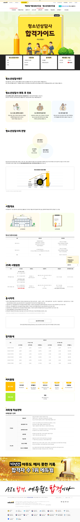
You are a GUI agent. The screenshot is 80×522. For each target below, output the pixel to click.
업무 (8, 60)
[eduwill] (5, 2)
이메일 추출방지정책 (37, 497)
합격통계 (26, 64)
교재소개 (69, 60)
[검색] (76, 2)
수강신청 (61, 60)
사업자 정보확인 (48, 504)
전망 (8, 64)
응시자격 (26, 62)
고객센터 (42, 497)
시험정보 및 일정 (28, 60)
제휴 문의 (46, 497)
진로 (8, 62)
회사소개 (9, 497)
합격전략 (48, 58)
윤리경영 (21, 497)
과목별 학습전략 (45, 62)
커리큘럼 (44, 60)
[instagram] (64, 502)
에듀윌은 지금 (66, 58)
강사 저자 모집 (17, 497)
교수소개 (61, 62)
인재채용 (12, 497)
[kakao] (68, 502)
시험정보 (31, 58)
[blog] (66, 502)
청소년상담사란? (14, 58)
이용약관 (25, 497)
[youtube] (61, 502)
